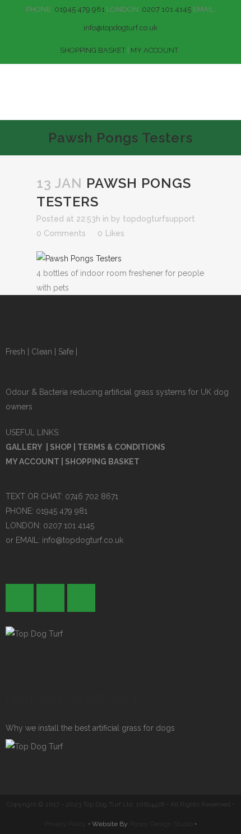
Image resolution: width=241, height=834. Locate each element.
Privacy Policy (65, 824)
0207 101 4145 (166, 9)
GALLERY (24, 447)
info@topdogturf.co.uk (120, 28)
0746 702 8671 (91, 496)
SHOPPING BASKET (93, 50)
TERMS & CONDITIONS (121, 447)
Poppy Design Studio (161, 824)
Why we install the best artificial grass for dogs (90, 728)
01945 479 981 (79, 9)
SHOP (61, 447)
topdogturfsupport (159, 218)
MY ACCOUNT (154, 50)
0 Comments (61, 233)
